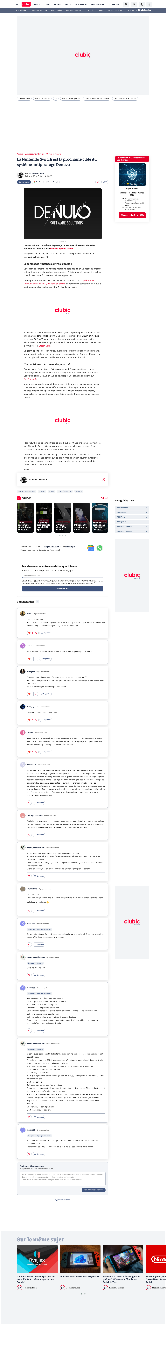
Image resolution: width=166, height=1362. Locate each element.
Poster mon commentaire (93, 1190)
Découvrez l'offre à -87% (132, 215)
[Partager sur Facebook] (160, 1342)
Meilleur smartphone (70, 98)
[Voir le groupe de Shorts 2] (62, 535)
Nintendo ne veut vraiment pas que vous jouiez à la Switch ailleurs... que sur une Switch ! (36, 1279)
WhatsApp (70, 547)
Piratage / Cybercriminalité (49, 154)
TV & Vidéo (89, 10)
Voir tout (104, 498)
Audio (101, 10)
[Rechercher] (126, 4)
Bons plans (81, 4)
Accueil (20, 154)
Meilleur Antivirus (42, 98)
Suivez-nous (24, 182)
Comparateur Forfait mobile (97, 98)
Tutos (68, 4)
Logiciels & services (39, 10)
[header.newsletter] (134, 4)
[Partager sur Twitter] (160, 1350)
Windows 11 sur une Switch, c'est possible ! (80, 1276)
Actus (37, 4)
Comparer (114, 4)
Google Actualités (51, 547)
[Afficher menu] (17, 4)
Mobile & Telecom (73, 10)
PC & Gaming (56, 10)
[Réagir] (98, 182)
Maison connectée (115, 10)
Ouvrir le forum (64, 1200)
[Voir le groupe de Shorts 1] (60, 535)
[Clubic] (26, 4)
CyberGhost (132, 189)
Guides (57, 4)
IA (56, 98)
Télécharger (98, 4)
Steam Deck (44, 346)
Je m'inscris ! (62, 589)
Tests (47, 4)
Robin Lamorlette (36, 173)
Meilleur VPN (24, 98)
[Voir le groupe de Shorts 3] (65, 535)
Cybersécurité (20, 10)
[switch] (142, 4)
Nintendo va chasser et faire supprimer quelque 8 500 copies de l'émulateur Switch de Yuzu (121, 1279)
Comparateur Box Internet (125, 98)
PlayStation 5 (30, 379)
